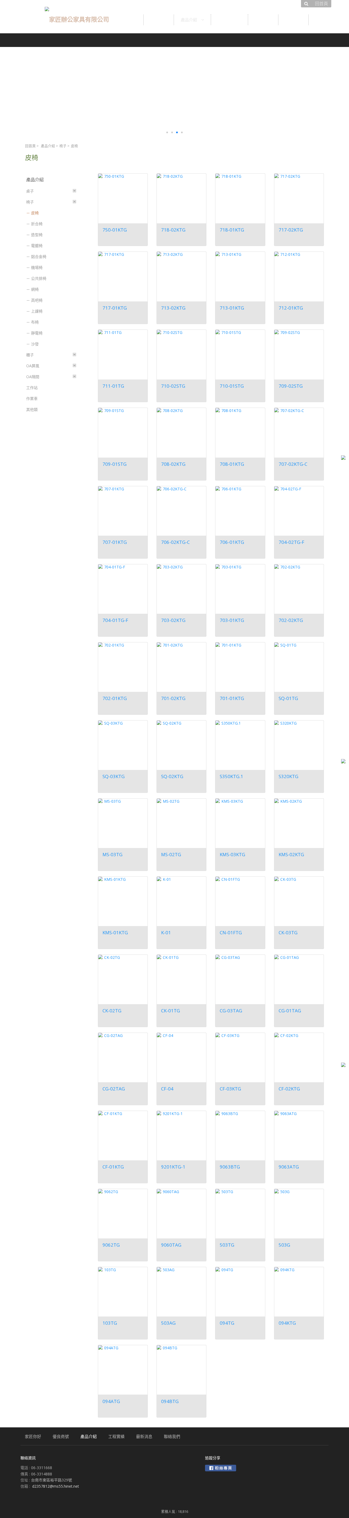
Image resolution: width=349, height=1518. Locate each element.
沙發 (35, 343)
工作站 (32, 387)
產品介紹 (48, 146)
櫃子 (30, 354)
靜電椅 (37, 333)
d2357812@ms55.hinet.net (55, 1486)
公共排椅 (38, 278)
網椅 (35, 289)
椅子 (63, 146)
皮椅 (35, 212)
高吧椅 (37, 300)
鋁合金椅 (38, 256)
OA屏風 (32, 365)
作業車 (32, 398)
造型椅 (37, 234)
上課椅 (37, 311)
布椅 (35, 322)
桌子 (30, 191)
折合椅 (37, 223)
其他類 (32, 409)
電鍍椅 (37, 245)
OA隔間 (32, 376)
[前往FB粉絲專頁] (220, 1468)
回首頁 (30, 146)
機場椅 (37, 267)
